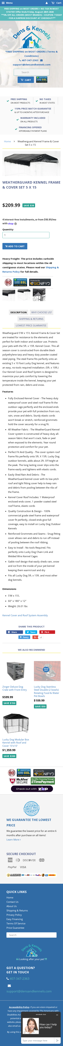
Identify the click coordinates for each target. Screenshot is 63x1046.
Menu (9, 2)
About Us (11, 906)
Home (7, 141)
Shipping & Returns (31, 318)
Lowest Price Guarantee (31, 325)
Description (18, 312)
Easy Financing (14, 919)
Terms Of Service (15, 923)
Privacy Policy (14, 914)
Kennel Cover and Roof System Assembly (25, 615)
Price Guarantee (15, 927)
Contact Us (12, 901)
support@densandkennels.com (31, 64)
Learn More (13, 839)
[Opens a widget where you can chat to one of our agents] (41, 1027)
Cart (58, 2)
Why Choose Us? (41, 312)
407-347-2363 (30, 60)
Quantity (7, 229)
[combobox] (31, 72)
